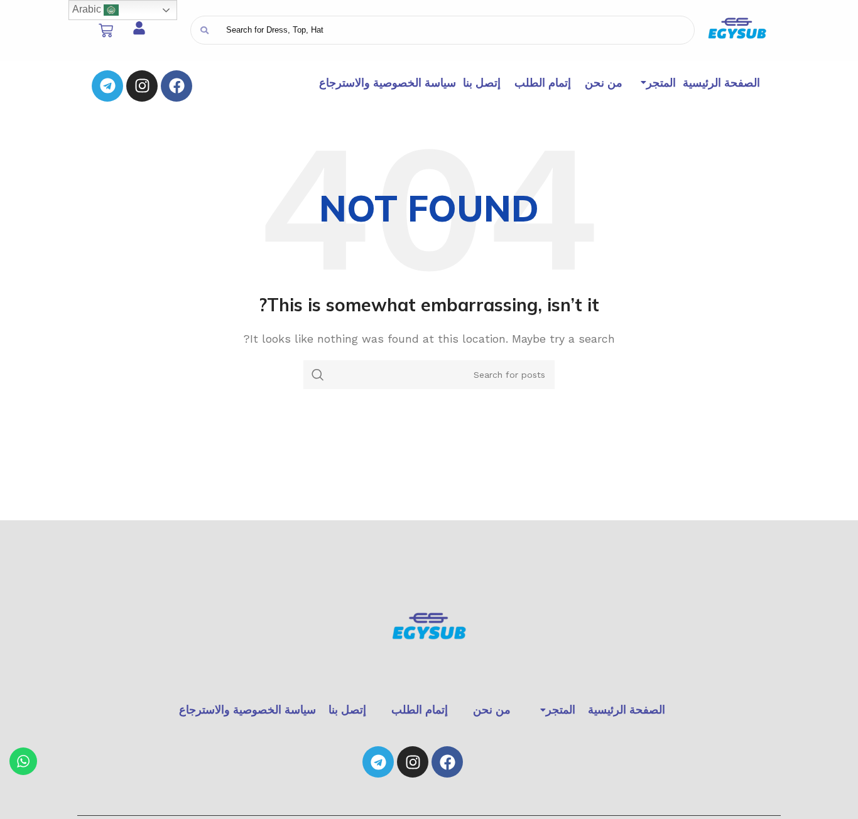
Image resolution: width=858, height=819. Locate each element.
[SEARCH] (317, 374)
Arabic (88, 9)
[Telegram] (107, 86)
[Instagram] (142, 86)
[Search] (204, 30)
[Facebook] (176, 86)
